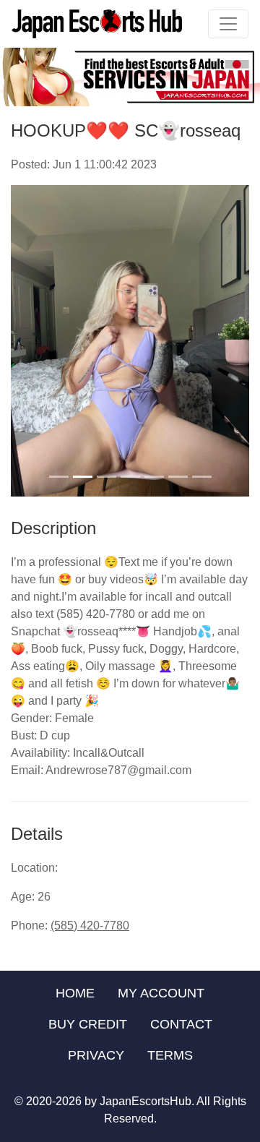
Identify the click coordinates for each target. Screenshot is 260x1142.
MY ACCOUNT (161, 993)
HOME (75, 993)
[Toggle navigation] (228, 23)
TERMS (170, 1055)
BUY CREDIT (87, 1024)
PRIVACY (96, 1055)
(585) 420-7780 (90, 925)
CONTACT (181, 1024)
